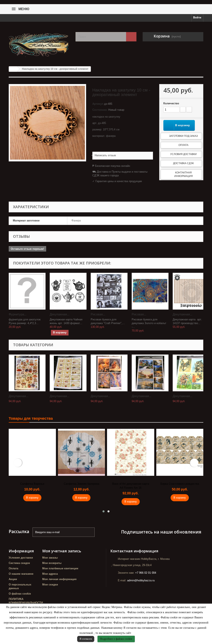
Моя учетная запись (61, 550)
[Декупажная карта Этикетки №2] (68, 373)
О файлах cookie (20, 593)
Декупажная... (59, 314)
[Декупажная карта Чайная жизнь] (68, 291)
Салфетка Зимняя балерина (81, 483)
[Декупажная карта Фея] (109, 373)
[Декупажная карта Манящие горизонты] (150, 373)
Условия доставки (183, 154)
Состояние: (99, 109)
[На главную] (13, 69)
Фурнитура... (17, 314)
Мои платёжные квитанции (60, 568)
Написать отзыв (105, 155)
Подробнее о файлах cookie (116, 638)
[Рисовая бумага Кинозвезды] (109, 291)
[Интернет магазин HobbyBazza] (39, 42)
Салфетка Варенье (32, 483)
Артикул (97, 103)
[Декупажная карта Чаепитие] (27, 373)
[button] (103, 511)
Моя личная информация (59, 579)
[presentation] (18, 463)
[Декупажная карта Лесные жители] (191, 373)
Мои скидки (50, 584)
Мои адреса (50, 573)
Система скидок (19, 563)
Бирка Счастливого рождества (179, 483)
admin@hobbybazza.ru (141, 580)
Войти (197, 17)
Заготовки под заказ (183, 136)
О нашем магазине (21, 573)
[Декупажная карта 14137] (191, 291)
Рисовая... (98, 314)
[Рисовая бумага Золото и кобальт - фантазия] (150, 291)
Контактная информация (183, 174)
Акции (13, 579)
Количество (171, 103)
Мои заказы (50, 557)
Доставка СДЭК (183, 163)
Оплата (183, 145)
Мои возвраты (51, 563)
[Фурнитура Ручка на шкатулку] (27, 291)
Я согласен (86, 638)
